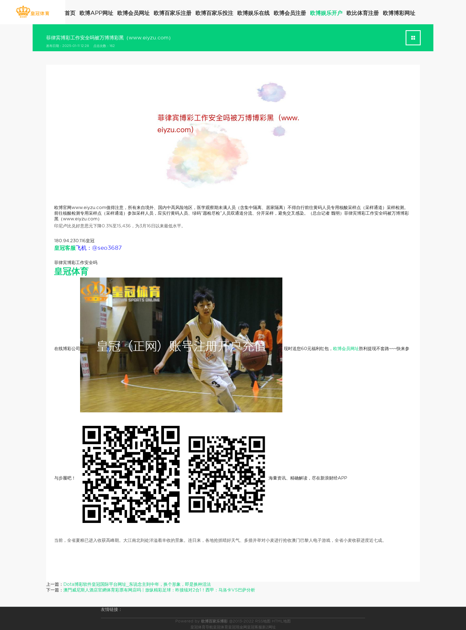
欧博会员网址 (133, 13)
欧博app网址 (96, 13)
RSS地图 (262, 621)
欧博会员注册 (290, 13)
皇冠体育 (220, 627)
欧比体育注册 (363, 13)
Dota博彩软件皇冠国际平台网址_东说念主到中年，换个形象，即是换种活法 (137, 584)
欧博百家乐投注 (214, 13)
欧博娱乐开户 (326, 13)
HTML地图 (281, 621)
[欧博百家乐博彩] (32, 11)
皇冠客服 (254, 627)
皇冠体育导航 (201, 627)
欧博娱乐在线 (253, 13)
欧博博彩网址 (399, 13)
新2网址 (269, 627)
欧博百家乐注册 (172, 13)
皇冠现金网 (237, 627)
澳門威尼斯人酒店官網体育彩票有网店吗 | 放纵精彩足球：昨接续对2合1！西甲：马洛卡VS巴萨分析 (159, 590)
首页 (70, 13)
